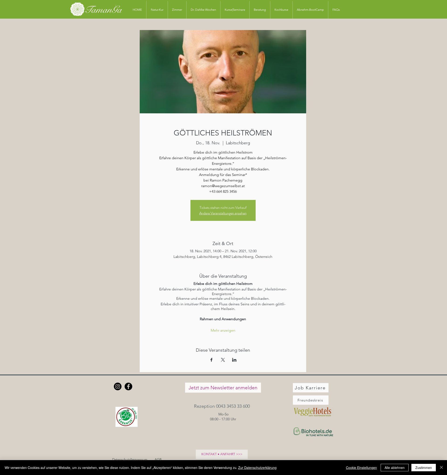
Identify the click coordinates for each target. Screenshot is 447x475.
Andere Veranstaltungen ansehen (223, 213)
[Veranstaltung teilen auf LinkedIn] (234, 360)
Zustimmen (423, 467)
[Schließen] (441, 467)
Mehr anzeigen (223, 330)
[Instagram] (118, 386)
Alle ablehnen (395, 467)
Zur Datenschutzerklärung (257, 467)
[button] (223, 406)
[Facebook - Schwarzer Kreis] (128, 386)
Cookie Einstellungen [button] (361, 467)
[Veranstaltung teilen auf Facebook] (211, 360)
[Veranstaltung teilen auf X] (223, 360)
